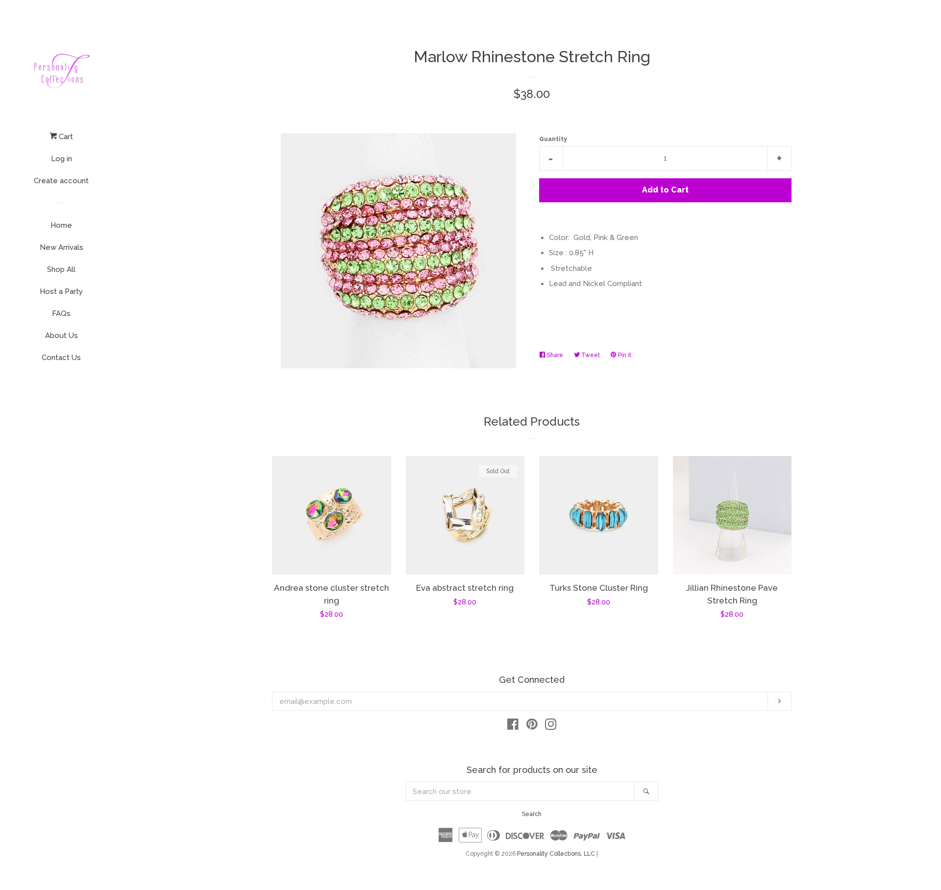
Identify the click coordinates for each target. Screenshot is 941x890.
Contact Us (61, 357)
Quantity (553, 139)
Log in (61, 158)
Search (532, 814)
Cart (65, 136)
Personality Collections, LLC (556, 853)
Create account (61, 180)
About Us (61, 335)
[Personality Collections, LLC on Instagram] (551, 726)
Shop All (61, 269)
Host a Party (61, 291)
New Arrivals (61, 247)
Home (61, 225)
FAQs (61, 313)
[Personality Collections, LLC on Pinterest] (532, 726)
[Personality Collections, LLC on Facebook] (513, 726)
